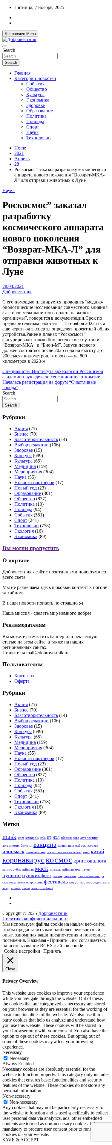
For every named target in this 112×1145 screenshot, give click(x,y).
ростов (57, 876)
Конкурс (23, 455)
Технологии (38, 137)
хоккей (16, 888)
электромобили (42, 888)
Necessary (19, 1058)
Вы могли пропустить (30, 548)
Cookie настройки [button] (22, 951)
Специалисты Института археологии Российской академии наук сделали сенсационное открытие (52, 374)
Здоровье (35, 105)
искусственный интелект (64, 852)
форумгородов (90, 882)
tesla (43, 837)
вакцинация (66, 845)
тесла (12, 882)
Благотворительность (36, 439)
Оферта (22, 681)
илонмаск (13, 851)
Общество (36, 89)
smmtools (32, 837)
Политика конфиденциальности (35, 918)
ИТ (49, 837)
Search (8, 50)
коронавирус (23, 860)
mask (9, 836)
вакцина (44, 844)
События (35, 83)
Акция (21, 428)
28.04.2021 (13, 286)
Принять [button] (52, 951)
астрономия (10, 845)
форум (74, 882)
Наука (32, 132)
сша (5, 882)
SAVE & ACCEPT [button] (20, 1139)
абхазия (66, 837)
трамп (38, 882)
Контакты (24, 675)
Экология (24, 531)
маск (41, 868)
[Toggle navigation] (4, 46)
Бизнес (21, 433)
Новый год (25, 487)
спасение (70, 876)
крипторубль (11, 869)
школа (26, 888)
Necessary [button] (12, 1052)
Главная (22, 72)
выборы (80, 845)
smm (21, 837)
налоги (86, 869)
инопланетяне (35, 852)
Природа (35, 121)
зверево (93, 845)
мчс (77, 869)
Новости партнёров (34, 482)
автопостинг (89, 837)
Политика (36, 116)
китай (97, 851)
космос (59, 859)
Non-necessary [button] (16, 1096)
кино (86, 852)
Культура (35, 94)
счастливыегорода (91, 876)
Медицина (25, 466)
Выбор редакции (31, 444)
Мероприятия (28, 471)
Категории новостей (35, 78)
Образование (39, 110)
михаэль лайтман (62, 869)
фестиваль (56, 882)
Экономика (37, 99)
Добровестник (17, 291)
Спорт (32, 126)
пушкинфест (36, 875)
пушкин (11, 875)
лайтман (28, 869)
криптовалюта (89, 861)
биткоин (26, 845)
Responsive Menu (20, 33)
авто (76, 837)
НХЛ (56, 837)
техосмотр (25, 882)
